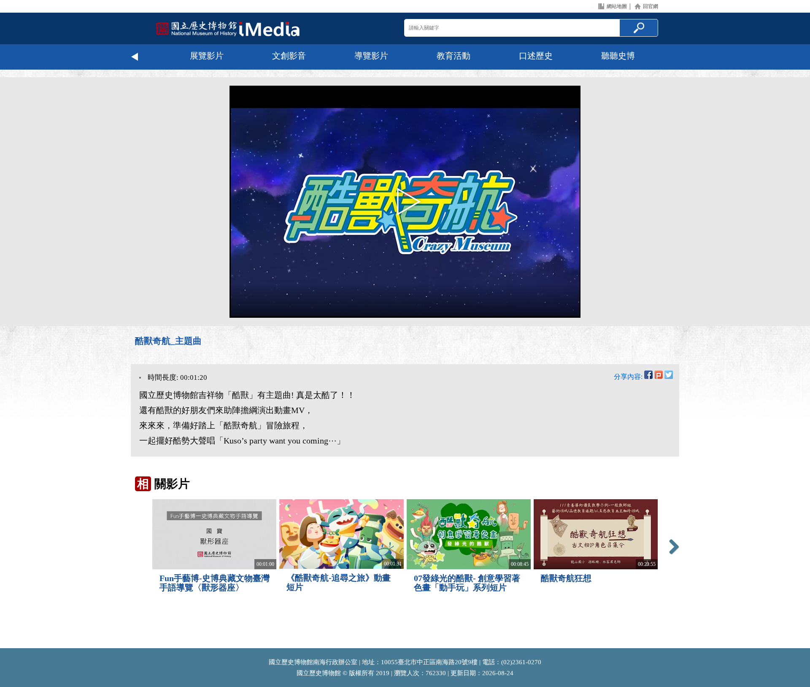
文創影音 (289, 55)
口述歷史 (536, 55)
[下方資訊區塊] (2, 644)
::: (594, 6)
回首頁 (228, 28)
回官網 (650, 6)
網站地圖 (617, 6)
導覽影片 (371, 55)
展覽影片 (207, 55)
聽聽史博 (618, 55)
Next (675, 57)
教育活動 (453, 55)
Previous (135, 57)
